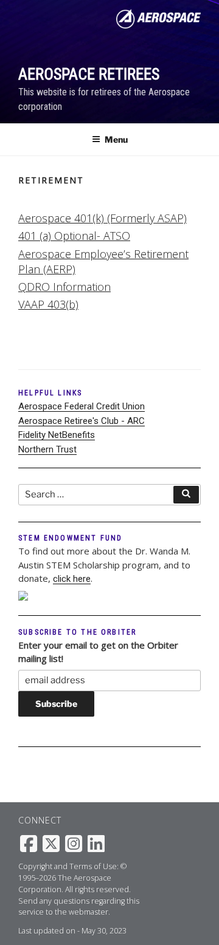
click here (72, 578)
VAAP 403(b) (48, 304)
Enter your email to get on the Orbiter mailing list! (98, 652)
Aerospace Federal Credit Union (81, 406)
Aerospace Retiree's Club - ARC (81, 420)
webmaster (88, 912)
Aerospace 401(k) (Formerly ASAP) (102, 218)
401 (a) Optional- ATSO (74, 235)
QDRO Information (64, 286)
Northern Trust (47, 449)
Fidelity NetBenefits (56, 434)
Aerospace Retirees (88, 74)
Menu (116, 139)
